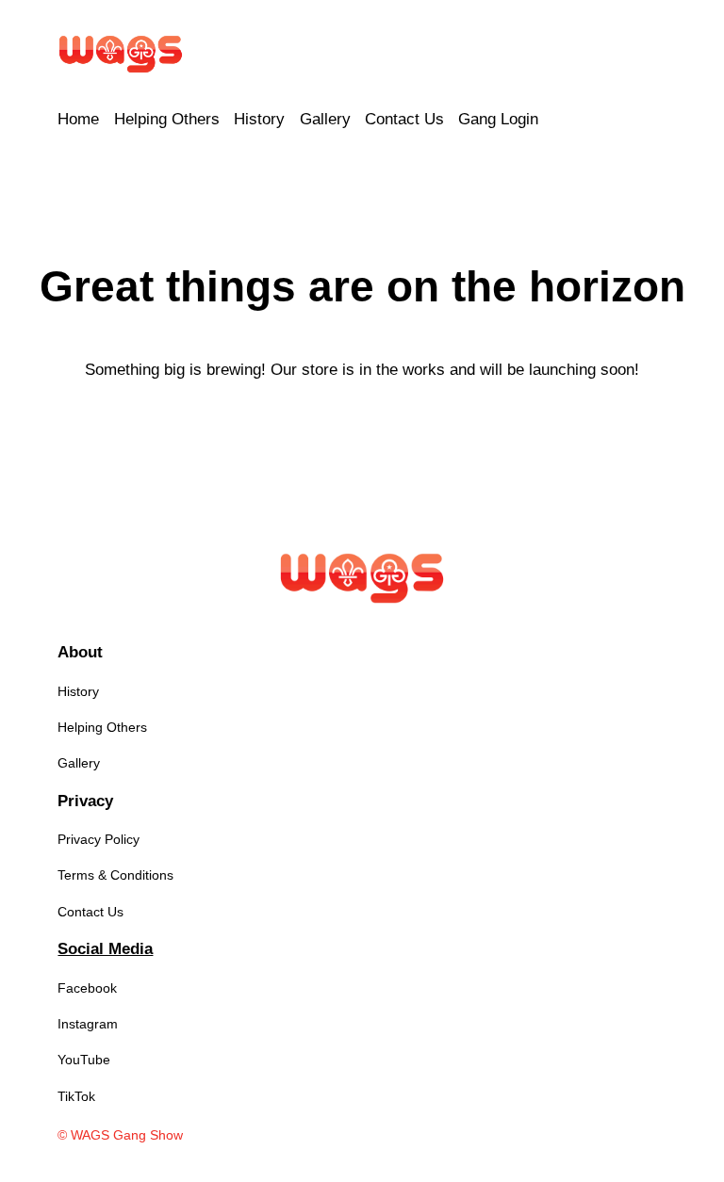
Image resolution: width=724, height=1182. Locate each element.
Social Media (105, 949)
